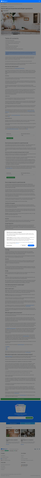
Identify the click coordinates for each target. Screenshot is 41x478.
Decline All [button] (24, 245)
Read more (17, 243)
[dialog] (20, 239)
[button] (9, 245)
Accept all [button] (31, 245)
